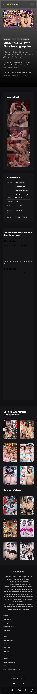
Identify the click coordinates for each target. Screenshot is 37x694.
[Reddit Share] (23, 683)
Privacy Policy (7, 623)
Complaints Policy (8, 626)
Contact (5, 615)
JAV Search (6, 647)
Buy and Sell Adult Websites (11, 669)
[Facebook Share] (18, 683)
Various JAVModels (22, 190)
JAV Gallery (6, 644)
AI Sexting (6, 658)
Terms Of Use (7, 619)
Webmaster (6, 630)
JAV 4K (5, 636)
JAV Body (6, 651)
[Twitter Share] (14, 683)
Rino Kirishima (20, 186)
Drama (25, 217)
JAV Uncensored (8, 640)
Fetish (18, 217)
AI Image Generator (9, 662)
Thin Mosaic (19, 195)
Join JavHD (18, 690)
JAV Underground (8, 655)
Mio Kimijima (20, 182)
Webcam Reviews (8, 666)
